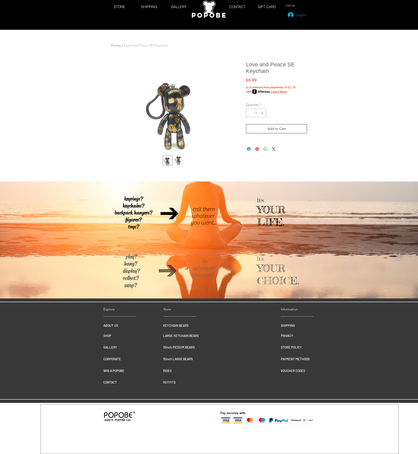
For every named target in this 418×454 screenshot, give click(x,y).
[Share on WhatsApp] (265, 149)
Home (116, 45)
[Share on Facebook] (248, 149)
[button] (290, 5)
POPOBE (209, 15)
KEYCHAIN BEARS (176, 325)
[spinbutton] (256, 113)
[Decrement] (250, 113)
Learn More (279, 91)
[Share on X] (273, 149)
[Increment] (263, 113)
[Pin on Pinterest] (257, 149)
